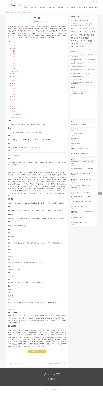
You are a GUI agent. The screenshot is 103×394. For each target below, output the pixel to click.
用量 (14, 51)
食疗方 (91, 8)
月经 (72, 31)
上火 (75, 20)
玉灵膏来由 (32, 8)
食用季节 (73, 46)
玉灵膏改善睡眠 (89, 35)
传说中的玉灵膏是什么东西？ (78, 76)
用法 (14, 53)
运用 (14, 68)
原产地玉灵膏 (83, 23)
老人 (78, 41)
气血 (79, 31)
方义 (14, 63)
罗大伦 (73, 41)
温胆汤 (93, 31)
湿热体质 (73, 35)
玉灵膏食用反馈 (23, 12)
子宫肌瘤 (78, 28)
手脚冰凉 (91, 28)
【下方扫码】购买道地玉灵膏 (38, 351)
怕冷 (83, 28)
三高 (71, 20)
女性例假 (73, 28)
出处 (13, 94)
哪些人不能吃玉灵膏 (76, 25)
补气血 (78, 43)
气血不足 (87, 31)
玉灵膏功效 (41, 8)
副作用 (77, 23)
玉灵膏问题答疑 (70, 8)
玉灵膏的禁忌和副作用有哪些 (78, 66)
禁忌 (14, 74)
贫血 (90, 43)
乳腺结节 (80, 20)
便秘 (93, 20)
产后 (84, 20)
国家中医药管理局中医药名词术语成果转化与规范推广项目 (28, 26)
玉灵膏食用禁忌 (82, 8)
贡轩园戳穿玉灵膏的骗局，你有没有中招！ (81, 73)
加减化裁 (15, 71)
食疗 (77, 46)
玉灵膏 (80, 35)
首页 (25, 8)
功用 (14, 56)
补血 (81, 43)
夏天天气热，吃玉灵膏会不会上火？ (79, 63)
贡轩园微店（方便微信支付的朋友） (81, 91)
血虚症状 (73, 43)
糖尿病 (87, 38)
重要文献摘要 (16, 117)
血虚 (90, 41)
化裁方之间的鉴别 (17, 114)
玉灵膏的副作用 (75, 38)
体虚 (91, 20)
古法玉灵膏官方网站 (11, 5)
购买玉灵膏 (94, 1)
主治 (14, 59)
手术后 (86, 28)
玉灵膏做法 (59, 8)
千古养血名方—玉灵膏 (76, 79)
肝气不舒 (84, 41)
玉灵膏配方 (50, 8)
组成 (14, 48)
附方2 (13, 96)
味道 (91, 23)
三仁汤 (37, 18)
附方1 (13, 80)
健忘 (71, 23)
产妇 (88, 20)
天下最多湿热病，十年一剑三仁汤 (16, 363)
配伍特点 (15, 65)
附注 (14, 76)
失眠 (91, 26)
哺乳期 (84, 26)
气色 (75, 31)
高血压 (81, 46)
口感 (88, 23)
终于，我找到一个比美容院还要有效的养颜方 (81, 54)
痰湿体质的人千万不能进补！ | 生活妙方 (57, 363)
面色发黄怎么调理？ (75, 56)
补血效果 (85, 43)
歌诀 (14, 45)
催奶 (74, 23)
